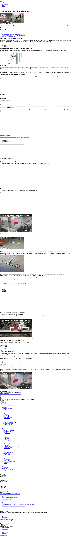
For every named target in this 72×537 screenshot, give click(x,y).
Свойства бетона (7, 418)
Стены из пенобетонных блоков (9, 443)
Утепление (8, 439)
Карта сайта (4, 515)
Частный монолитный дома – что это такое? (9, 497)
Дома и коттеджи (7, 433)
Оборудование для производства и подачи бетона (10, 446)
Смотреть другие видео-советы (5, 499)
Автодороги (6, 462)
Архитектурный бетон (8, 408)
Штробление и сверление (8, 470)
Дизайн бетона (6, 455)
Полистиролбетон (7, 416)
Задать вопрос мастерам (4, 491)
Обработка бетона (7, 458)
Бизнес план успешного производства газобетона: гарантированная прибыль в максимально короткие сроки (20, 502)
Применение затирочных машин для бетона (9, 36)
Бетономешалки (7, 448)
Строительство (8, 441)
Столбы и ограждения (8, 424)
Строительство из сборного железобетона (9, 466)
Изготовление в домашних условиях (10, 450)
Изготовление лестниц (8, 426)
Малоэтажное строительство (7, 428)
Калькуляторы (4, 8)
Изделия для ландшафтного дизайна (10, 422)
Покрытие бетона (7, 459)
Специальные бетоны (8, 417)
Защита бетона (6, 457)
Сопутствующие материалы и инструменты (11, 472)
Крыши (5, 463)
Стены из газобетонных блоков (9, 435)
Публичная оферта (5, 517)
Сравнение (8, 436)
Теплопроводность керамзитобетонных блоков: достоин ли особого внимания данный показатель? (19, 504)
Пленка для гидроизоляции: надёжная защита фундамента (12, 495)
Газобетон (6, 411)
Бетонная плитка (7, 454)
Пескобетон (6, 414)
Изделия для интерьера (8, 421)
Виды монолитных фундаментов (9, 430)
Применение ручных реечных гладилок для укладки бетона (12, 34)
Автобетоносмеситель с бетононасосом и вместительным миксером (13, 506)
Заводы (3, 6)
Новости (3, 531)
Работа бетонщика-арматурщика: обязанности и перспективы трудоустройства (15, 496)
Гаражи (5, 432)
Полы (5, 465)
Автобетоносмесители (8, 447)
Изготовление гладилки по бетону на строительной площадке (14, 35)
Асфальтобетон (6, 409)
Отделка (7, 438)
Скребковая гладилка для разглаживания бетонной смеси (13, 32)
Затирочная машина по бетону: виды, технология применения (10, 394)
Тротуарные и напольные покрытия (10, 425)
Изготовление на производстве (9, 451)
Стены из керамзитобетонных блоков (10, 440)
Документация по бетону (8, 456)
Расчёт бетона (6, 460)
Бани (5, 429)
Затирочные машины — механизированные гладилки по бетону (15, 33)
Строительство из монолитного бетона (8, 461)
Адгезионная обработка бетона (9, 469)
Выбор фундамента (7, 431)
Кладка (7, 437)
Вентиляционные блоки (8, 420)
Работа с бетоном (7, 453)
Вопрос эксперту (5, 4)
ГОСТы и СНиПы (5, 7)
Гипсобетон (6, 410)
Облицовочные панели (8, 427)
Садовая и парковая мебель (8, 423)
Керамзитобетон (7, 412)
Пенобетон (6, 413)
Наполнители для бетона (8, 452)
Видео (3, 5)
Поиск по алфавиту (5, 516)
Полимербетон (6, 415)
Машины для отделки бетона (5, 393)
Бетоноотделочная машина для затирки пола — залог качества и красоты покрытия (14, 397)
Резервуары (6, 467)
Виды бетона (4, 407)
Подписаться (12, 513)
